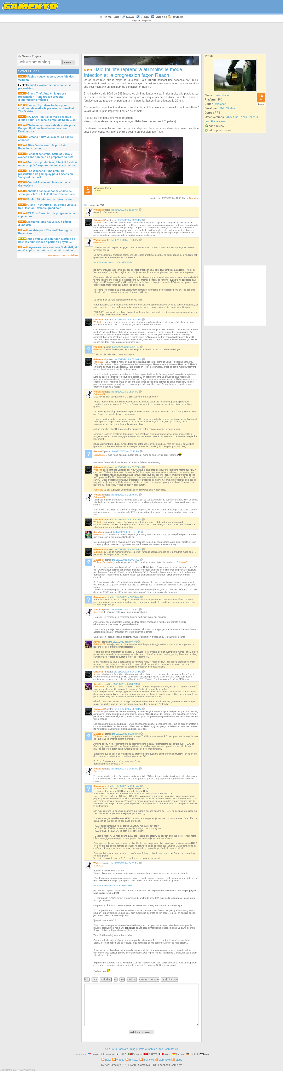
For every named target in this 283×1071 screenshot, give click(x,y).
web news (165, 1059)
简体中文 (152, 1054)
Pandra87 (98, 362)
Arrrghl (96, 674)
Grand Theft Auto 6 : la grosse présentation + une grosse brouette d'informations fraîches (42, 96)
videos (160, 16)
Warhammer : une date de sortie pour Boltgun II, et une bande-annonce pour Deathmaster (46, 128)
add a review (216, 125)
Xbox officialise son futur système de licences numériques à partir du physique (46, 240)
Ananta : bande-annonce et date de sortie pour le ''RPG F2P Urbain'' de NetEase (46, 192)
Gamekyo (194, 198)
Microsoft (220, 103)
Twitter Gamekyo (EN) (114, 1064)
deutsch (194, 1054)
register (146, 20)
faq (161, 1048)
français (109, 1054)
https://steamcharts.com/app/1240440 (112, 262)
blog (132, 1048)
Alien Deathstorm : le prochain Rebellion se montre (42, 147)
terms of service (147, 1048)
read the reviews (215, 121)
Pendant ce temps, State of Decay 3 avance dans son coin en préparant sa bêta (45, 155)
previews (148, 1059)
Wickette (97, 222)
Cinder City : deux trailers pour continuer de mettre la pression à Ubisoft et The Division (46, 108)
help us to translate (116, 1048)
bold (86, 979)
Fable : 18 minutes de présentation (49, 199)
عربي (206, 1054)
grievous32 (99, 220)
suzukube (98, 532)
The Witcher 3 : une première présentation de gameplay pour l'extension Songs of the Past (45, 174)
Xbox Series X (249, 117)
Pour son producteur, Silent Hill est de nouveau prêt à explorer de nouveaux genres (47, 164)
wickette (98, 209)
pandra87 (98, 347)
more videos (70, 255)
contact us (171, 1048)
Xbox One (232, 117)
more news (53, 255)
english (95, 1054)
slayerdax (98, 560)
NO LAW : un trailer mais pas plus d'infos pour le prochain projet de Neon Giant (47, 118)
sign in (136, 20)
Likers (261, 104)
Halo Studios (227, 108)
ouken (97, 190)
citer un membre (149, 979)
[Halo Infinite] (235, 92)
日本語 (123, 1054)
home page (112, 16)
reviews (178, 16)
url (115, 979)
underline (105, 979)
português (137, 1054)
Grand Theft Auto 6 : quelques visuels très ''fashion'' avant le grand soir (47, 206)
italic (95, 979)
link (122, 979)
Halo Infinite (221, 95)
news (130, 16)
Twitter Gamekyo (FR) (142, 1064)
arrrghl (97, 642)
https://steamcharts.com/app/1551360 (112, 885)
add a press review (220, 130)
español (180, 1054)
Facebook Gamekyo (170, 1064)
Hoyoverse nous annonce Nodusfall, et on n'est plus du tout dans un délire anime (47, 249)
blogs (144, 16)
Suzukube (98, 552)
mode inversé (170, 979)
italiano (166, 1054)
